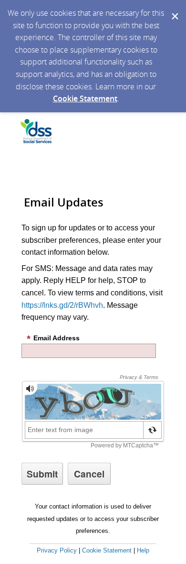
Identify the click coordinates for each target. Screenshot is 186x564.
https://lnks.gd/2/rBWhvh (62, 305)
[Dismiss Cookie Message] (174, 9)
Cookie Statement (85, 98)
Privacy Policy (57, 550)
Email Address (56, 338)
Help (143, 550)
